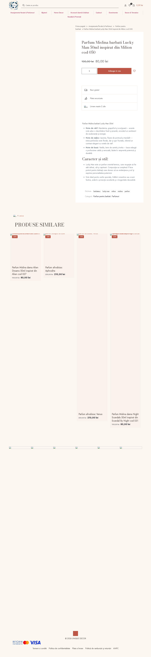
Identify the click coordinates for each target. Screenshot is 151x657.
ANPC (116, 648)
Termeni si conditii (40, 648)
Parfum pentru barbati (102, 196)
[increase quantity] (94, 71)
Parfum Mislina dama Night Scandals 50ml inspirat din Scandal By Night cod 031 (125, 417)
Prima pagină (80, 26)
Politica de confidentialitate (59, 648)
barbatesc (97, 191)
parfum (127, 191)
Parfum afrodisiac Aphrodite (53, 269)
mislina (120, 191)
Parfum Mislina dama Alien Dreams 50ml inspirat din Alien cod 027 (25, 271)
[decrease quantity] (84, 71)
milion (114, 191)
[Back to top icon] (75, 633)
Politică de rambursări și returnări (98, 648)
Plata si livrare (77, 648)
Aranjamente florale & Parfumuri (100, 26)
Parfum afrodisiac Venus (90, 414)
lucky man (106, 191)
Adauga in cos (114, 71)
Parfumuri (115, 196)
